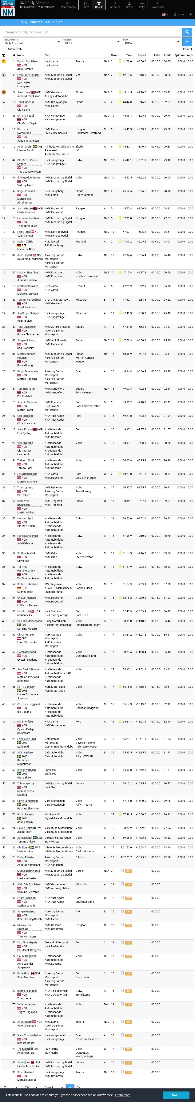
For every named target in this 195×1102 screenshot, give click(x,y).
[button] (165, 14)
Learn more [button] (122, 1095)
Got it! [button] (176, 1095)
